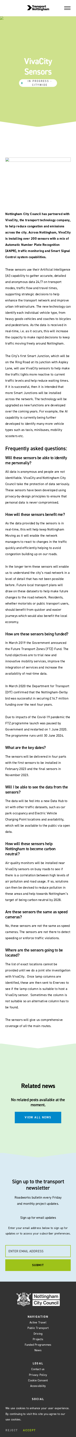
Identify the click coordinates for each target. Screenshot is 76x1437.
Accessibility (38, 1386)
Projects (38, 1339)
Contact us (38, 1369)
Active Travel (38, 1322)
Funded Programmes (38, 1345)
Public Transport (38, 1328)
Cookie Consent (38, 1380)
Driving (38, 1334)
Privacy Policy (38, 1375)
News (38, 1350)
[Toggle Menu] (67, 8)
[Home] (38, 8)
